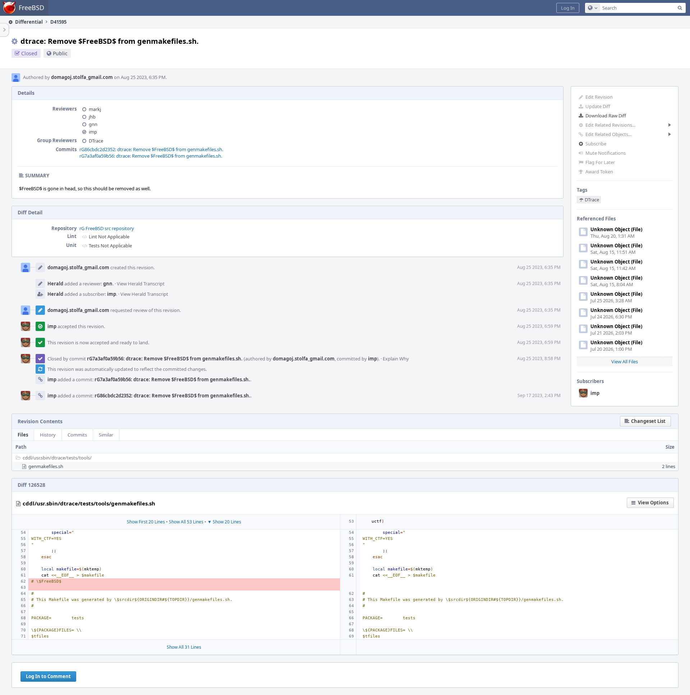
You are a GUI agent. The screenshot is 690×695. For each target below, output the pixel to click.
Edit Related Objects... (608, 134)
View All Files (624, 361)
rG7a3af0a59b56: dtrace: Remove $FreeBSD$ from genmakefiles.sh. (150, 156)
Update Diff (597, 106)
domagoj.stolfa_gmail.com (82, 77)
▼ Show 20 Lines (224, 522)
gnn (93, 124)
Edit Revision (599, 97)
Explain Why (396, 358)
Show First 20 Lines (146, 522)
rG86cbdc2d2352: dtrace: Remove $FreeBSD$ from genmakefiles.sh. (151, 149)
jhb (92, 116)
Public (60, 53)
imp (594, 393)
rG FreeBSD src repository (106, 228)
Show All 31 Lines (184, 647)
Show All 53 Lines (186, 522)
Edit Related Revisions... (610, 125)
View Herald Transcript (141, 283)
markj (95, 109)
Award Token (599, 171)
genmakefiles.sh (45, 466)
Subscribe (595, 143)
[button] (567, 8)
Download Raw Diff (605, 115)
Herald (55, 283)
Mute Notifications (605, 153)
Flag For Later (600, 162)
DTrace (96, 140)
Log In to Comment (48, 676)
